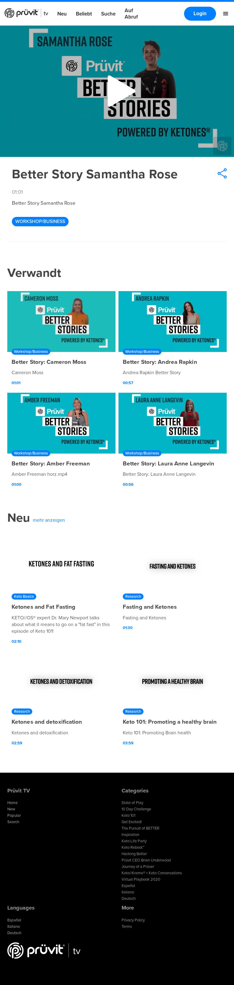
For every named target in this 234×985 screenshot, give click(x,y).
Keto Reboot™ (133, 847)
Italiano (128, 892)
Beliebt (84, 14)
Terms (127, 926)
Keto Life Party (134, 841)
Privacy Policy (133, 920)
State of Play (132, 802)
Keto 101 (128, 815)
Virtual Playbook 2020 (141, 879)
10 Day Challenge (136, 809)
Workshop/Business (40, 221)
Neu (62, 14)
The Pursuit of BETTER (140, 828)
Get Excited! (132, 822)
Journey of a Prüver (138, 866)
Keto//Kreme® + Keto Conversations (152, 873)
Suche (108, 14)
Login (200, 13)
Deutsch (129, 898)
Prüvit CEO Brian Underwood (146, 860)
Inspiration (130, 834)
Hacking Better (134, 853)
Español (128, 885)
